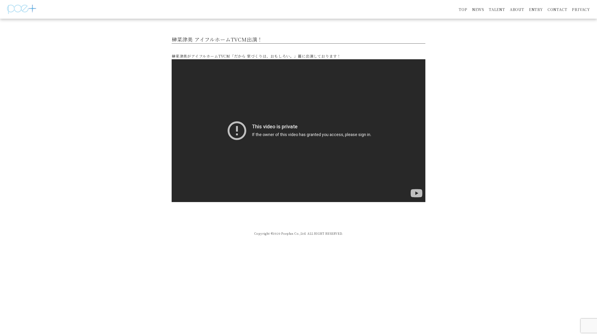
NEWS (478, 9)
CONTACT (557, 9)
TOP (463, 9)
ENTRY (536, 9)
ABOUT (517, 9)
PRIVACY (581, 9)
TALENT (497, 9)
